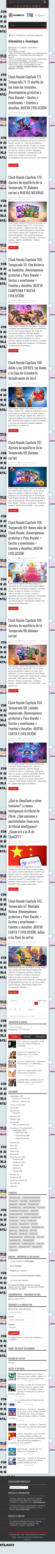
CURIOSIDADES (31, 1214)
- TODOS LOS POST (31, 1197)
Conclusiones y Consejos (18, 1211)
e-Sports (24, 1217)
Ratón (15, 1266)
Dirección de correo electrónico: (20, 1309)
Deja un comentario (16, 114)
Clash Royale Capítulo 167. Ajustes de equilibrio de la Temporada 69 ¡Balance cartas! (25, 450)
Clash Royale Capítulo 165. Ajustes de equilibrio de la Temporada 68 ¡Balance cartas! (25, 628)
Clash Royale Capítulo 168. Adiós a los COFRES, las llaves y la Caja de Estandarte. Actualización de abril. (27, 370)
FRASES (13, 1119)
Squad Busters (20, 1138)
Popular (15, 1037)
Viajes (12, 1247)
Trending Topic (28, 1243)
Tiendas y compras (17, 1180)
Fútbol (15, 1113)
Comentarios (40, 1037)
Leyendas (13, 1227)
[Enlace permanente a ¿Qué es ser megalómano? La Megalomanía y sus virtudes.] (12, 1058)
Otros (12, 1145)
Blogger (13, 1204)
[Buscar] (45, 2)
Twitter (15, 1168)
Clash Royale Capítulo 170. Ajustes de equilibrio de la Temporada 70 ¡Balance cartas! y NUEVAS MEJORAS (26, 185)
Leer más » (13, 165)
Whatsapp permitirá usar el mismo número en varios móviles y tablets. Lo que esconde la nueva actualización (31, 1376)
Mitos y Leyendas (19, 1125)
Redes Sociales (15, 1157)
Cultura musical (15, 1214)
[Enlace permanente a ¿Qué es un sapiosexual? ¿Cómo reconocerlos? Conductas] (12, 1076)
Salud (40, 1237)
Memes (13, 1230)
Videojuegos (32, 112)
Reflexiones (29, 1237)
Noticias (23, 1233)
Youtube (16, 1171)
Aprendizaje (35, 1201)
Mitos (33, 1230)
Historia (12, 1122)
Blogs (22, 1204)
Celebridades (14, 1096)
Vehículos (13, 1183)
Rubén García (38, 1537)
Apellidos (11, 1324)
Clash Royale (24, 112)
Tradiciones (14, 1243)
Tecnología (20, 68)
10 (10, 1009)
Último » (31, 1009)
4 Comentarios (14, 843)
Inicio (13, 35)
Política (12, 1151)
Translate (26, 1030)
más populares (18, 1271)
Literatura (25, 1227)
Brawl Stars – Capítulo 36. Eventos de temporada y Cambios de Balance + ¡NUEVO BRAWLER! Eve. (31, 1460)
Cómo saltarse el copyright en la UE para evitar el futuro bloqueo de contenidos (30, 1043)
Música (13, 1233)
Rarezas (13, 1154)
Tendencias (14, 1177)
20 (15, 1009)
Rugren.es (27, 1539)
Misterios (23, 1230)
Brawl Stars (19, 1133)
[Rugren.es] (27, 15)
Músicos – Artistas (19, 1101)
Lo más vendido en (22, 1261)
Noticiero (38, 841)
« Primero (13, 1001)
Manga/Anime (37, 1227)
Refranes (13, 1174)
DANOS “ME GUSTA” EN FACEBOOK (21, 1348)
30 (20, 1009)
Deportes (13, 1111)
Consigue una (25, 1275)
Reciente (27, 1037)
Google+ (32, 1220)
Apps (23, 1201)
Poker (12, 1148)
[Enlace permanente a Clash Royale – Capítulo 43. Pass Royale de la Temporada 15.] (12, 1455)
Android (13, 1201)
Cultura (12, 1108)
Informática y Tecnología (27, 841)
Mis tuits (11, 1363)
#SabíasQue (14, 1197)
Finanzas (13, 1116)
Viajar (12, 1186)
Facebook (16, 1159)
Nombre (11, 1317)
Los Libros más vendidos (19, 1280)
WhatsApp (36, 1247)
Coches (40, 1207)
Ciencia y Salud (15, 1105)
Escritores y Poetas (20, 1098)
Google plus (17, 1162)
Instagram (16, 1165)
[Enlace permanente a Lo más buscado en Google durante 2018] (12, 1406)
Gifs (22, 1220)
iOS (34, 1224)
